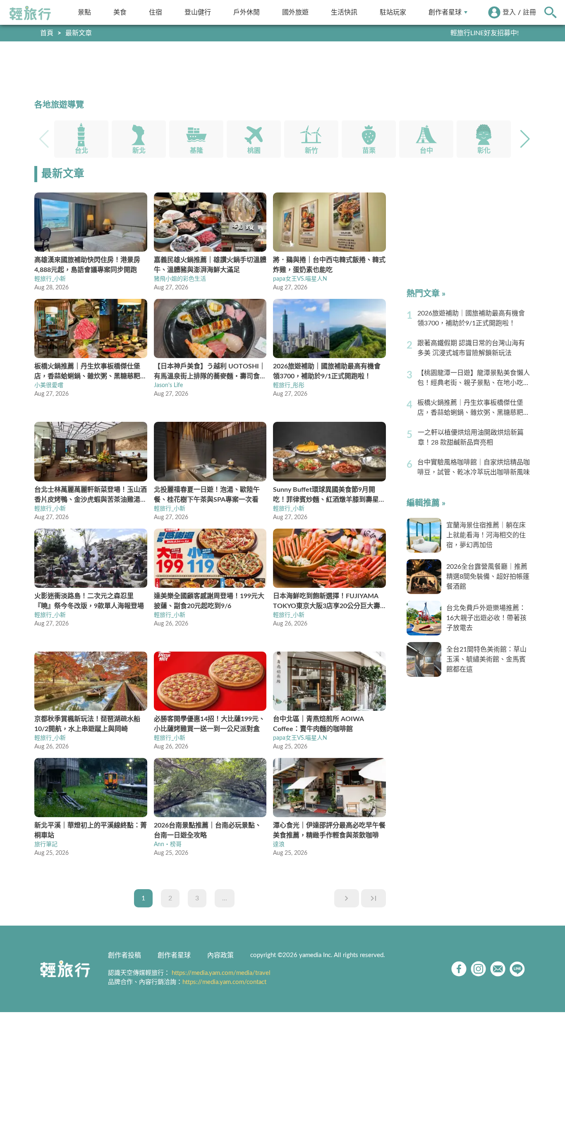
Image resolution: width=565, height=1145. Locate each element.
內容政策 (220, 955)
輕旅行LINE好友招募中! (484, 33)
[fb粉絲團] (459, 969)
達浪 (279, 844)
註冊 (529, 12)
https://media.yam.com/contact (224, 982)
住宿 (155, 12)
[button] (525, 139)
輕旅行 (30, 13)
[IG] (478, 969)
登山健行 (197, 12)
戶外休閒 (246, 12)
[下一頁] (346, 898)
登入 (509, 12)
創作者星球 (445, 12)
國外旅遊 (295, 12)
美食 (120, 12)
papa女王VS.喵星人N (300, 279)
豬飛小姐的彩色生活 (180, 279)
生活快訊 (344, 12)
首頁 (46, 33)
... (224, 898)
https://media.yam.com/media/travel (221, 973)
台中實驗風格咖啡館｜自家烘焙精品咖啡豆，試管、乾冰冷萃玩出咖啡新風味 (473, 467)
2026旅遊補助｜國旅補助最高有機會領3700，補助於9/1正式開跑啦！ (471, 318)
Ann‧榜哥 (168, 844)
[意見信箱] (497, 969)
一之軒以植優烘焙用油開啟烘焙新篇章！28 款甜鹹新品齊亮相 (471, 437)
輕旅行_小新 (50, 279)
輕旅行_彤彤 (288, 385)
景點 (84, 12)
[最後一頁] (373, 898)
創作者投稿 (124, 955)
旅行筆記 (45, 844)
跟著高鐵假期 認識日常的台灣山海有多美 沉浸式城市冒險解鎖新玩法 (471, 348)
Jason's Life (168, 385)
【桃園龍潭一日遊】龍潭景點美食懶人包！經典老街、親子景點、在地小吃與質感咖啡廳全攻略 (473, 379)
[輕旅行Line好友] (517, 969)
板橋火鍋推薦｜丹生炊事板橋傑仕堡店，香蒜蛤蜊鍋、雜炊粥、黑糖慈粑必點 (473, 408)
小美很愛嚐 (48, 385)
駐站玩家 (393, 12)
